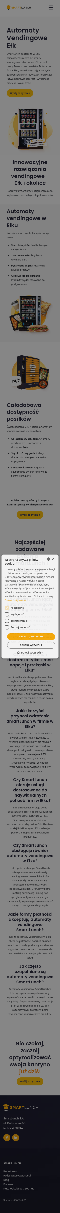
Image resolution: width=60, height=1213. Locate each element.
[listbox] (48, 559)
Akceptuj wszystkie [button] (31, 636)
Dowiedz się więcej (15, 600)
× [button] (53, 559)
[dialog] (30, 606)
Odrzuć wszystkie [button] (31, 645)
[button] (30, 652)
